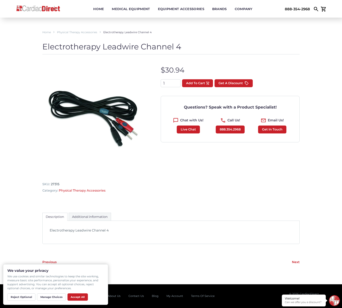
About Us (114, 296)
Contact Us (136, 296)
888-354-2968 (297, 9)
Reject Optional (21, 297)
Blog (155, 296)
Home (98, 9)
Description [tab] (55, 217)
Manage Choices (51, 297)
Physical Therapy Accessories (77, 32)
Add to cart (195, 83)
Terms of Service (203, 296)
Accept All (78, 297)
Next (296, 262)
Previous (49, 262)
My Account (174, 296)
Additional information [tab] (90, 217)
